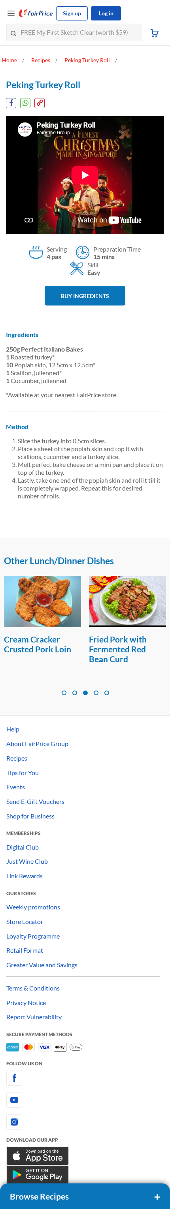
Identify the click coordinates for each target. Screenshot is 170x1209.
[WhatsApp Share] (25, 103)
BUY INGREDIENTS (85, 296)
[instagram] (85, 1122)
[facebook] (85, 1078)
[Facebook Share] (11, 103)
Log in (106, 13)
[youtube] (85, 1100)
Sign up (72, 13)
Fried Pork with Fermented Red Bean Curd (33, 649)
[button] (64, 693)
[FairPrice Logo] (36, 13)
